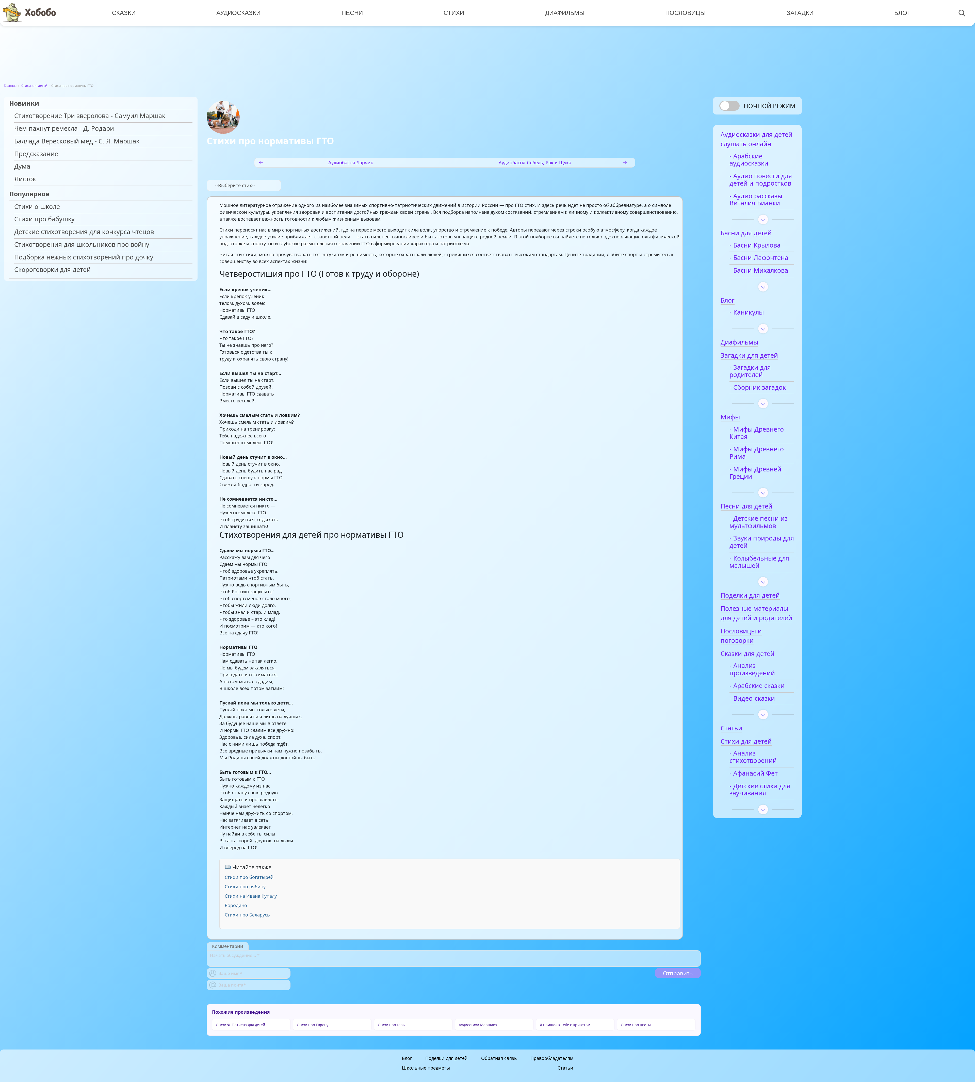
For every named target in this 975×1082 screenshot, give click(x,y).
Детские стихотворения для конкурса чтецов (84, 232)
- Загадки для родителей (750, 371)
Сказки (124, 12)
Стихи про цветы (636, 1024)
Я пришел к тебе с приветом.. (566, 1024)
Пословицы (685, 12)
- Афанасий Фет (753, 773)
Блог (902, 12)
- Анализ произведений (752, 669)
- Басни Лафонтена (758, 258)
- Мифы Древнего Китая (756, 433)
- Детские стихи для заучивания (759, 789)
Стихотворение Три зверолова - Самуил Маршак (89, 116)
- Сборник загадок (757, 387)
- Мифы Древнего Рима (756, 453)
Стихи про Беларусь (247, 915)
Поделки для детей (446, 1058)
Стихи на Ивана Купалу (251, 896)
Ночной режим (769, 106)
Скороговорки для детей (52, 270)
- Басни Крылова (755, 245)
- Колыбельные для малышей (759, 562)
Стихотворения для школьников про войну (81, 245)
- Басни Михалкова (758, 270)
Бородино (236, 905)
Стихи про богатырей (249, 877)
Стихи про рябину (245, 886)
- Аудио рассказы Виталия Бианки (755, 199)
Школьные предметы (426, 1068)
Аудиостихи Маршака (478, 1024)
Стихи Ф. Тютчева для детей (240, 1024)
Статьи (565, 1068)
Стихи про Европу (312, 1024)
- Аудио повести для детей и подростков (760, 179)
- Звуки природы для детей (761, 542)
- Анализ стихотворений (753, 757)
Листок (25, 179)
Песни (352, 12)
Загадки (800, 12)
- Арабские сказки (757, 686)
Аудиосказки (238, 12)
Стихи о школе (37, 207)
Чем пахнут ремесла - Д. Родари (64, 129)
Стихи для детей (34, 85)
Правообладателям (551, 1058)
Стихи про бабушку (44, 219)
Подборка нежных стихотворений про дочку (83, 257)
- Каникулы (746, 312)
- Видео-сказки (752, 698)
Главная (10, 85)
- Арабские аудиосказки (748, 160)
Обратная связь (499, 1058)
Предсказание (36, 154)
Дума (22, 166)
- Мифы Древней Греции (755, 473)
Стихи (454, 12)
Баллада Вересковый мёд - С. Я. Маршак (76, 141)
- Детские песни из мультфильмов (758, 522)
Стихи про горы (391, 1024)
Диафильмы (564, 12)
